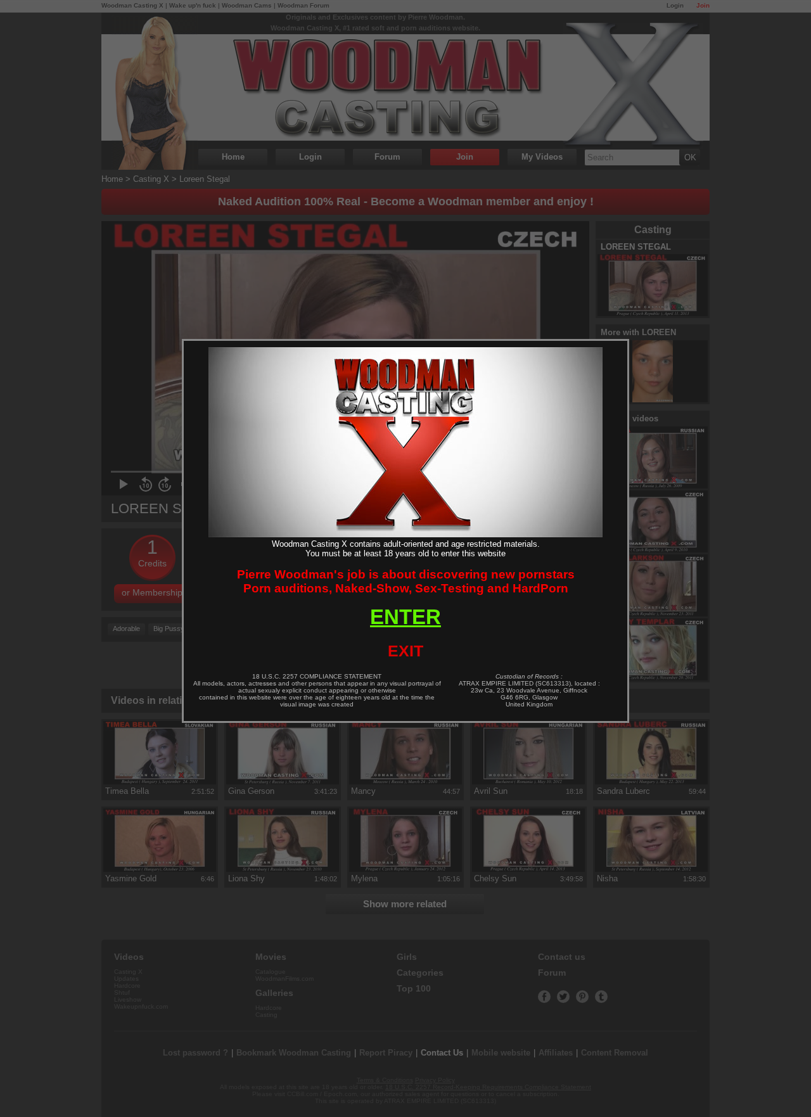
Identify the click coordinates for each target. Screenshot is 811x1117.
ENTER (405, 617)
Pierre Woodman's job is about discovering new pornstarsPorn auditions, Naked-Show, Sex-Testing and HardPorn (406, 581)
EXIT (405, 651)
